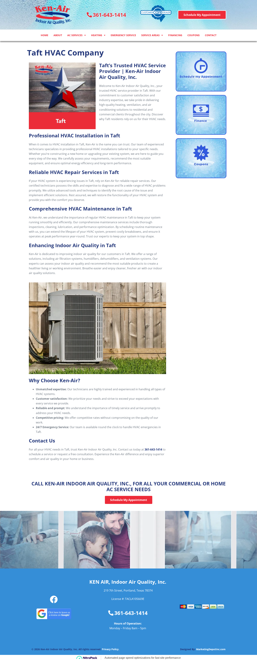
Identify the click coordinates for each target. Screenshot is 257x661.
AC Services (75, 35)
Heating (96, 35)
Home (44, 35)
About (57, 35)
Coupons (193, 35)
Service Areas (150, 35)
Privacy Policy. (110, 649)
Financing (175, 35)
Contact (210, 35)
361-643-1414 (153, 449)
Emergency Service (123, 35)
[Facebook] (53, 599)
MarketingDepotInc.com (211, 649)
